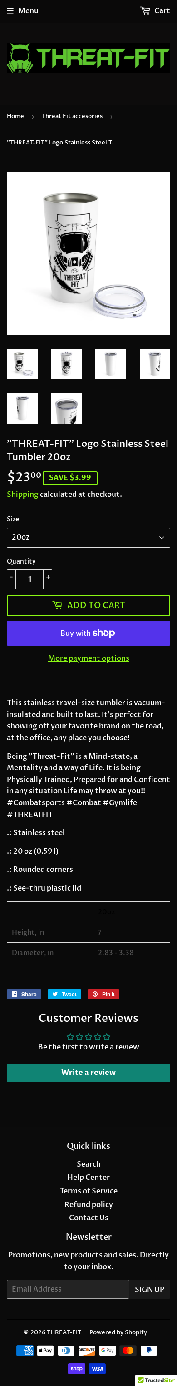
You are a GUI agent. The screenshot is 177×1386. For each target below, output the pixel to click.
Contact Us (88, 1218)
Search (89, 1164)
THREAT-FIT (64, 1332)
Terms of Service (89, 1191)
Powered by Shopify (118, 1332)
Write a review (88, 1073)
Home (15, 116)
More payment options (88, 658)
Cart (161, 11)
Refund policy (88, 1205)
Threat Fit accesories (72, 116)
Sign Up (149, 1290)
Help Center (88, 1178)
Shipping (23, 495)
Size (13, 519)
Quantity (21, 561)
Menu (28, 11)
